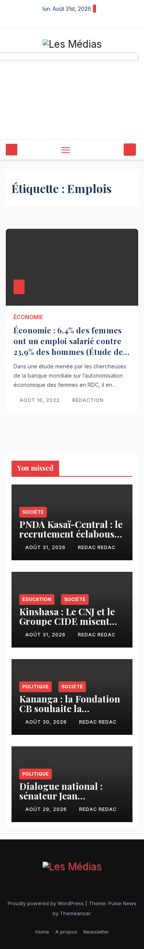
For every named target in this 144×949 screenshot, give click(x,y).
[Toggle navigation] (65, 150)
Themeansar (75, 913)
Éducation (36, 599)
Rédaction (88, 400)
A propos (66, 932)
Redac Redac (97, 547)
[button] (116, 149)
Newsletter (96, 932)
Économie (28, 317)
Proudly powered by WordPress (46, 903)
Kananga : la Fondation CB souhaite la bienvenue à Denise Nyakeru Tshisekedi (69, 713)
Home (42, 932)
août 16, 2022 (40, 400)
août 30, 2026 (46, 722)
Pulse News (122, 903)
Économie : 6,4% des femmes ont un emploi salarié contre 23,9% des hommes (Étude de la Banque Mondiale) (68, 346)
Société (33, 512)
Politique (35, 686)
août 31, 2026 (46, 547)
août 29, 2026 (46, 809)
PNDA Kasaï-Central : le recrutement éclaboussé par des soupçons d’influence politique (71, 538)
